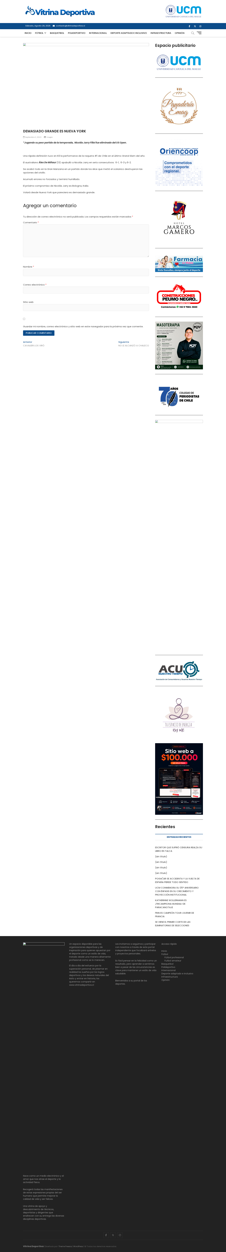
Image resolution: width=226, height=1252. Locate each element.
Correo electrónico (34, 284)
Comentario (31, 222)
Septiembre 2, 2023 (33, 137)
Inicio (28, 33)
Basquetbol (57, 33)
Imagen (50, 137)
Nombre (28, 266)
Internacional (98, 33)
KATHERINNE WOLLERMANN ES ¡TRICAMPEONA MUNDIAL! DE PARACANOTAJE (171, 904)
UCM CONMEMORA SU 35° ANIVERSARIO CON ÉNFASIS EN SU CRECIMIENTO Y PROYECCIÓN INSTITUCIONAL (177, 891)
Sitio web (28, 302)
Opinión (179, 33)
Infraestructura (161, 33)
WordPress (78, 1246)
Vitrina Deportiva (33, 1246)
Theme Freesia (65, 1246)
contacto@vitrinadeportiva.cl (70, 25)
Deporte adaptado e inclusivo (129, 33)
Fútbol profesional (174, 957)
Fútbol (39, 33)
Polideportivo (76, 33)
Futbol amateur (173, 960)
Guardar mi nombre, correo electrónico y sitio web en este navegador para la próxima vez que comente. (83, 326)
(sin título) (161, 856)
